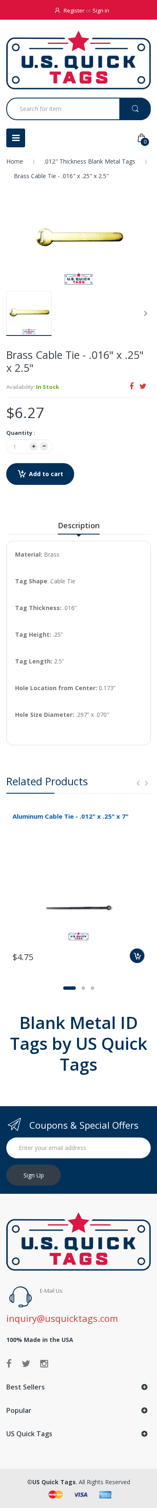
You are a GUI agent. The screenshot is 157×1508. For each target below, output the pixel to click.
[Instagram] (44, 1363)
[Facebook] (131, 386)
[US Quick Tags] (78, 59)
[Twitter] (143, 386)
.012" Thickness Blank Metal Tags (89, 161)
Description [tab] (79, 525)
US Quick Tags (54, 1482)
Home (14, 161)
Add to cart (46, 474)
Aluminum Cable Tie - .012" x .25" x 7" (71, 816)
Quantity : (20, 432)
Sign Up (33, 1175)
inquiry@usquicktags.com (62, 1318)
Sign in (101, 10)
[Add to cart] (137, 955)
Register (74, 10)
